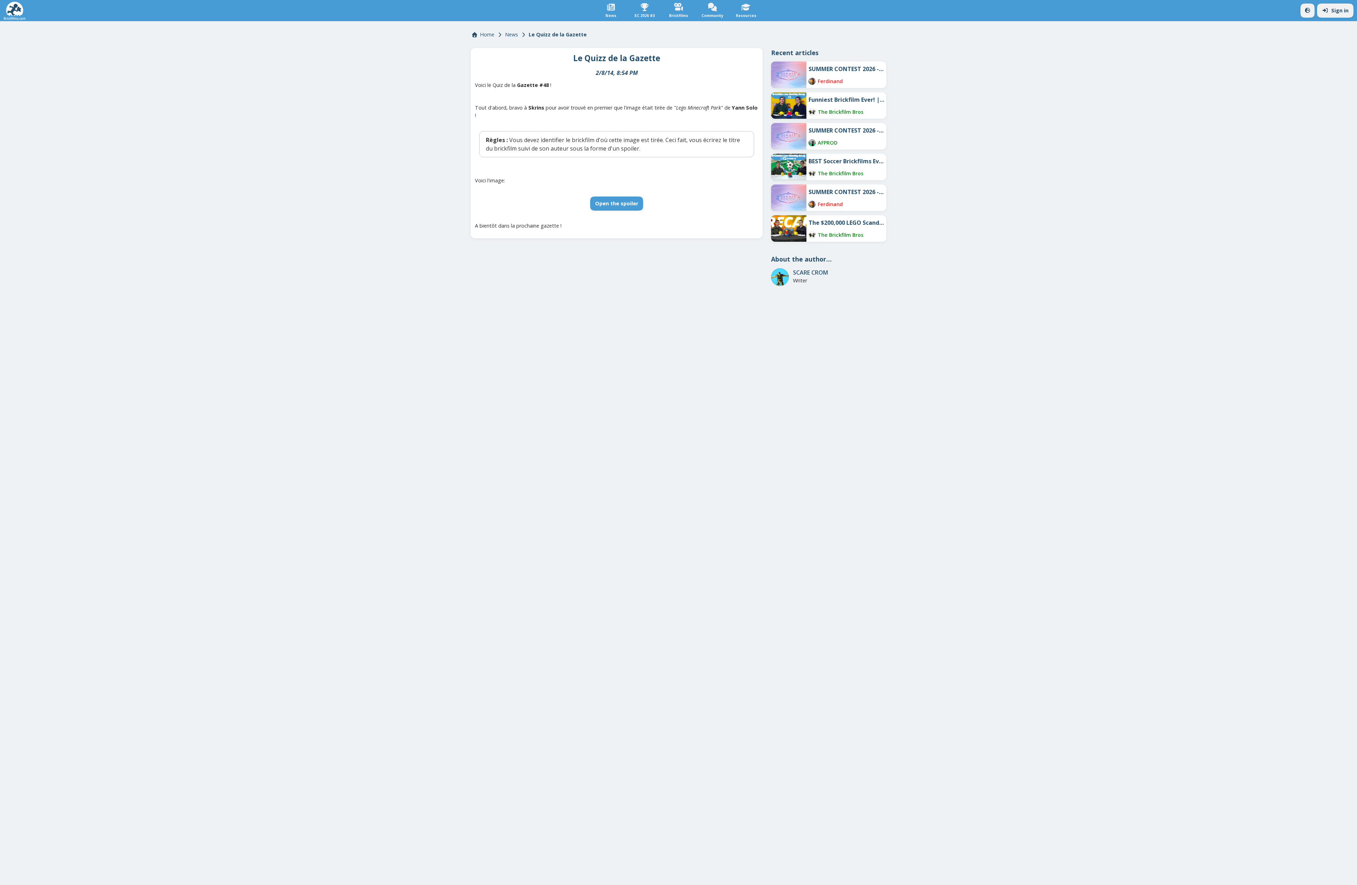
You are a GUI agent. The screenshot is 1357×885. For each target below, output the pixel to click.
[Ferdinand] (812, 81)
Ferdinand (830, 81)
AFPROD (828, 142)
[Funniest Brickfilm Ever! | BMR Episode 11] (788, 105)
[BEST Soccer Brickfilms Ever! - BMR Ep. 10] (788, 167)
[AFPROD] (812, 142)
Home (487, 34)
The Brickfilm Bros (840, 112)
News (511, 34)
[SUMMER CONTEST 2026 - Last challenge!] (788, 74)
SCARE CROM (810, 272)
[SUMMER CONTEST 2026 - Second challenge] (788, 136)
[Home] (14, 11)
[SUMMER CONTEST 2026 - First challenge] (788, 197)
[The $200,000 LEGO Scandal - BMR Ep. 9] (788, 228)
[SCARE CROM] (780, 277)
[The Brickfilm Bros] (812, 112)
